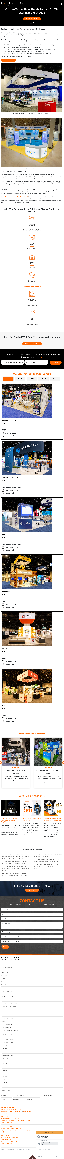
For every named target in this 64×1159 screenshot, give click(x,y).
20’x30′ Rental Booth (7, 1049)
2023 (43, 378)
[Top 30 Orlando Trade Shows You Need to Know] (32, 808)
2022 (55, 378)
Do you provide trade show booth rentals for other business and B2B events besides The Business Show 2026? (15, 856)
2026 (8, 378)
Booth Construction (7, 1024)
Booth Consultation (7, 1012)
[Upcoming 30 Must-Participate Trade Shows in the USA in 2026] (53, 808)
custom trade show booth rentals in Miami (15, 197)
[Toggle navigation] (61, 4)
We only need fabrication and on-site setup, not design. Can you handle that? (47, 860)
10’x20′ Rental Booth (7, 1039)
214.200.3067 (14, 1141)
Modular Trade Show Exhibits (9, 1003)
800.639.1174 (18, 1111)
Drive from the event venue (32, 287)
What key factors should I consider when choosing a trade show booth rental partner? (15, 868)
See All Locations (5, 988)
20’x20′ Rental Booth (7, 1045)
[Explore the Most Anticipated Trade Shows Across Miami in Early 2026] (10, 808)
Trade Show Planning (48, 1095)
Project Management (7, 1027)
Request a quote (32, 19)
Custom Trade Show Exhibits (9, 1000)
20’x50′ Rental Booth (7, 1052)
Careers (3, 1099)
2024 (31, 378)
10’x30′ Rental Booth (7, 1042)
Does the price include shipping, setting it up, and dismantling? (48, 855)
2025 (20, 378)
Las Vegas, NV (4, 972)
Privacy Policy (16, 1099)
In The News (5, 1083)
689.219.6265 (25, 1120)
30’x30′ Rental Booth (7, 1055)
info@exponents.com (7, 1113)
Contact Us (5, 1086)
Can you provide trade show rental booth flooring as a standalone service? (14, 862)
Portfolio (4, 1070)
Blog (3, 1079)
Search (56, 363)
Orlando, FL (4, 978)
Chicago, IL (3, 985)
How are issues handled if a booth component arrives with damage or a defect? (46, 866)
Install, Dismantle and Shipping (10, 1030)
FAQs (33, 1095)
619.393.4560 (27, 1111)
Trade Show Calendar (19, 1095)
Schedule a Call (32, 890)
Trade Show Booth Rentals (9, 997)
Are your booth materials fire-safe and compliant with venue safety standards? (15, 874)
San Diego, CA (4, 975)
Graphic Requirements (7, 1018)
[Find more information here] (49, 1144)
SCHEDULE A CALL (8, 60)
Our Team (4, 1067)
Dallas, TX (3, 982)
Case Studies (5, 1073)
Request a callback (32, 344)
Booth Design (5, 1015)
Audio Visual (5, 1021)
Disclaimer (29, 1099)
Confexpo (3, 1095)
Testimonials (5, 1076)
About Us (4, 1064)
